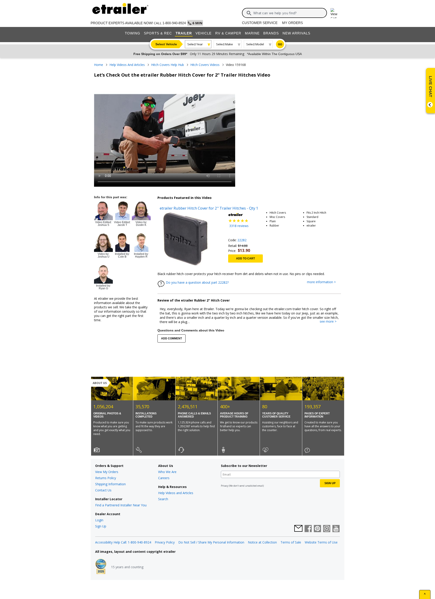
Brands (271, 33)
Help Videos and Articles (175, 493)
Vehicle (204, 33)
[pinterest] (317, 529)
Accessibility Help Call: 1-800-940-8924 (123, 542)
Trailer (184, 33)
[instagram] (327, 529)
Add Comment (171, 338)
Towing (132, 33)
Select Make (224, 44)
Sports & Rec (158, 33)
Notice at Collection (262, 542)
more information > (323, 282)
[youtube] (336, 529)
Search (163, 499)
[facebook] (308, 529)
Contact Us (103, 490)
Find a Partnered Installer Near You (121, 505)
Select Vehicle (166, 44)
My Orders (292, 23)
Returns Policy (105, 478)
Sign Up (100, 526)
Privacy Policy (165, 542)
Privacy (224, 485)
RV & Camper (228, 33)
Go (280, 44)
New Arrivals (296, 33)
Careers (163, 478)
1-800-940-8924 (174, 23)
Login (99, 520)
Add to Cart (245, 258)
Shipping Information (110, 484)
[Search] (249, 13)
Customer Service (260, 23)
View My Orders (106, 472)
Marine (252, 33)
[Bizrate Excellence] (101, 566)
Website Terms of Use (321, 542)
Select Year (195, 44)
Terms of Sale (290, 542)
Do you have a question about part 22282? (197, 282)
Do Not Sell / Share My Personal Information (211, 542)
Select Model (255, 44)
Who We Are (167, 472)
